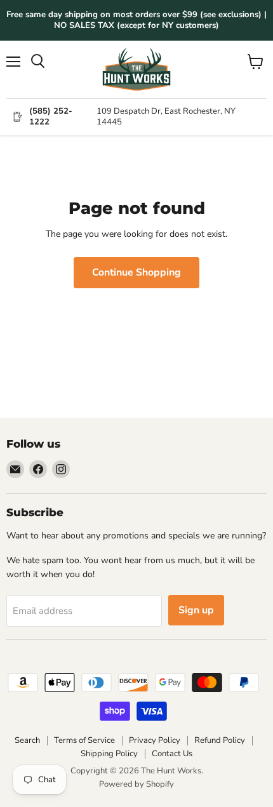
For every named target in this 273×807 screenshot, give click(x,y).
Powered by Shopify (136, 784)
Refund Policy (219, 740)
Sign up (196, 610)
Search (27, 740)
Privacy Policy (154, 740)
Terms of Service (84, 740)
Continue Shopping (136, 272)
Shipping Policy (109, 753)
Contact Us (172, 753)
